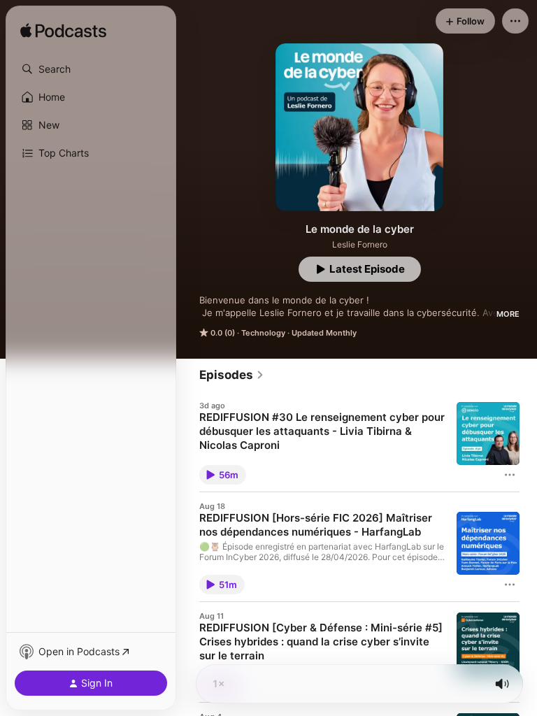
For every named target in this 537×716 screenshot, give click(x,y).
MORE (508, 314)
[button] (90, 69)
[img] (63, 31)
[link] (231, 374)
